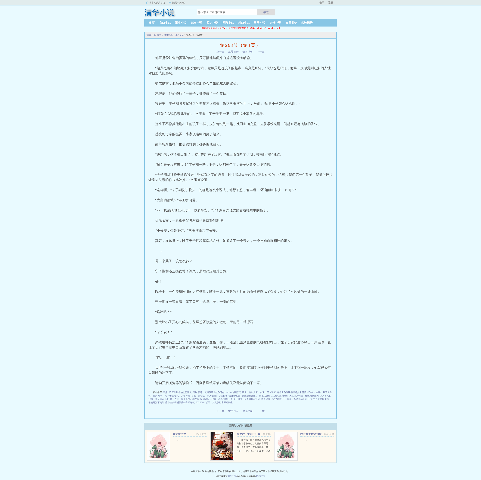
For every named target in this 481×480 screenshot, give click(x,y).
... (178, 439)
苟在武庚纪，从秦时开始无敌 (273, 395)
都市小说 (196, 22)
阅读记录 (307, 22)
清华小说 (151, 35)
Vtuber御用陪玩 (233, 392)
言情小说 (275, 22)
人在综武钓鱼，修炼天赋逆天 (304, 395)
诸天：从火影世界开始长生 (219, 402)
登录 (321, 2)
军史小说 (212, 22)
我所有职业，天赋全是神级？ (243, 395)
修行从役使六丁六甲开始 (177, 395)
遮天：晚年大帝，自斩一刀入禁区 (259, 392)
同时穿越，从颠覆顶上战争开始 (209, 392)
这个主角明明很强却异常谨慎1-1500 (295, 392)
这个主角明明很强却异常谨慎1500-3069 (184, 402)
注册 (330, 2)
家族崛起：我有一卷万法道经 (215, 399)
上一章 (220, 51)
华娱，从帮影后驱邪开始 (299, 399)
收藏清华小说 (178, 2)
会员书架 (291, 22)
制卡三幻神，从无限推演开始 (245, 399)
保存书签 (247, 51)
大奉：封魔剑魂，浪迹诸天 (170, 35)
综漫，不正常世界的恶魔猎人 (177, 392)
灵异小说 (259, 22)
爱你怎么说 (179, 434)
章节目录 (233, 51)
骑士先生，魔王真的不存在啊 (184, 399)
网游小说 (228, 22)
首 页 (151, 22)
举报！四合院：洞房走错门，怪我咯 (209, 395)
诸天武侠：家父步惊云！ (273, 399)
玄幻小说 (165, 22)
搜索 (266, 12)
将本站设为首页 (157, 2)
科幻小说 (244, 22)
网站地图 (260, 476)
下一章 (261, 51)
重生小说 (180, 22)
